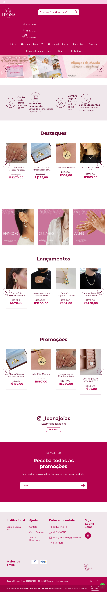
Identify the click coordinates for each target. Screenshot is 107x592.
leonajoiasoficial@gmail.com (67, 537)
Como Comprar (36, 532)
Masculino (78, 44)
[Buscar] (75, 12)
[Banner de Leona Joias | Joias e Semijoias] (18, 227)
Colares (93, 44)
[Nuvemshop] (91, 581)
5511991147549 (60, 527)
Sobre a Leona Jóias (14, 528)
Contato (33, 527)
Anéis (51, 51)
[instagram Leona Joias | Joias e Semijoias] (4, 2)
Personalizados (34, 51)
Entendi (95, 588)
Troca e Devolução (34, 538)
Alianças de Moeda (58, 44)
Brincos (62, 51)
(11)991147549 (59, 532)
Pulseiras (76, 51)
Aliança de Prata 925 (32, 44)
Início (13, 44)
